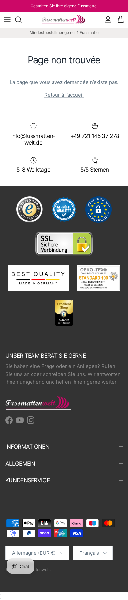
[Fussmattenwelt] (64, 19)
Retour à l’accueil (64, 95)
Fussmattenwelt (35, 569)
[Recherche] (21, 19)
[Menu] (7, 19)
